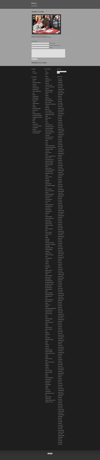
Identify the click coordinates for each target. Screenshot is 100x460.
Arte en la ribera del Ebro (50, 86)
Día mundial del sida (49, 171)
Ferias (46, 202)
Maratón (46, 273)
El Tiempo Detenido (36, 132)
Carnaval (47, 123)
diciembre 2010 (61, 388)
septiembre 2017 (61, 257)
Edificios (46, 175)
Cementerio (47, 135)
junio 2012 (60, 357)
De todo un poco (48, 157)
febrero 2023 (60, 146)
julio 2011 (60, 376)
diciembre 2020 (61, 189)
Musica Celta (47, 304)
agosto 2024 (60, 115)
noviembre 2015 (61, 295)
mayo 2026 (60, 80)
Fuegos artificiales (48, 221)
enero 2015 (60, 312)
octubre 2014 (60, 317)
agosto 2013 (60, 342)
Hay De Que (35, 86)
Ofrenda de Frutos (48, 313)
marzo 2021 (60, 184)
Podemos (47, 344)
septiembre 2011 (61, 373)
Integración (47, 251)
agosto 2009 (60, 416)
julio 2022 (60, 156)
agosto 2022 (60, 155)
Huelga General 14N (49, 247)
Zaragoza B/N (47, 398)
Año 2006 (47, 81)
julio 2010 (60, 397)
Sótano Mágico (48, 384)
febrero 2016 (60, 290)
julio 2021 (60, 177)
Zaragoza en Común (49, 401)
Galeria (46, 227)
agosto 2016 (60, 279)
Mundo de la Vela (48, 296)
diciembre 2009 (61, 409)
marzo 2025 (60, 103)
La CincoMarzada (48, 258)
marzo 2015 (60, 309)
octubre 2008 (60, 433)
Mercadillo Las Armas (49, 284)
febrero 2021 (60, 186)
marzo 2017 (60, 267)
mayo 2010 (60, 400)
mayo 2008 (60, 442)
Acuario (46, 76)
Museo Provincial (48, 301)
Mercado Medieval (48, 289)
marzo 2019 (60, 226)
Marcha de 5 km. (48, 277)
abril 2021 (60, 182)
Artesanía (47, 88)
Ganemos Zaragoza (49, 228)
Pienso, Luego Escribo (37, 91)
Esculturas (47, 182)
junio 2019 (60, 220)
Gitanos (46, 235)
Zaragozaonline (35, 96)
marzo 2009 (60, 425)
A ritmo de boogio (36, 87)
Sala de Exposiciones (49, 377)
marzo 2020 (60, 205)
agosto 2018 (60, 238)
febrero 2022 (60, 165)
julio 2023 (60, 137)
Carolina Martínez (36, 103)
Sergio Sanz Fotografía (37, 131)
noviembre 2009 (61, 411)
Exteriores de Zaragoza (49, 190)
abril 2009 (60, 423)
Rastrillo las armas (48, 358)
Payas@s (47, 332)
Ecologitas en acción (49, 173)
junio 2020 (60, 200)
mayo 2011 (60, 380)
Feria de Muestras (48, 199)
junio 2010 (60, 399)
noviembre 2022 (61, 149)
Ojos (46, 315)
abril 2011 (60, 381)
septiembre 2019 (61, 215)
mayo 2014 (60, 326)
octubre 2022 (60, 151)
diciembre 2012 (61, 347)
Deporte (46, 166)
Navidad (46, 306)
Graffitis (46, 237)
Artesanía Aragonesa (49, 90)
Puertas (46, 355)
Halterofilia (47, 240)
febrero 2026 (60, 85)
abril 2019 (60, 224)
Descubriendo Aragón (37, 108)
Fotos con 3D (47, 220)
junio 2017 (60, 262)
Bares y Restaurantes (49, 100)
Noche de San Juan (49, 310)
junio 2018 (60, 241)
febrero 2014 (60, 331)
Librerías (47, 263)
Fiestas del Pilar (48, 209)
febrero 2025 (60, 104)
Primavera (47, 348)
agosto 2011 (60, 374)
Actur (46, 74)
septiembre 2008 (61, 435)
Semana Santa (48, 381)
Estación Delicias (48, 183)
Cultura (46, 154)
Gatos (46, 230)
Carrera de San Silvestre (49, 131)
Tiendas (46, 388)
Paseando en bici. (48, 327)
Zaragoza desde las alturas (50, 400)
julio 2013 (60, 343)
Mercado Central (48, 285)
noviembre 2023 (61, 130)
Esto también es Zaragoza (50, 185)
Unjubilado (34, 79)
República (47, 365)
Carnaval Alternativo (49, 124)
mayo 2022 (60, 160)
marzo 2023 (60, 144)
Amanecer (47, 78)
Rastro (46, 360)
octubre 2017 (60, 255)
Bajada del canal (48, 98)
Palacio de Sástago (48, 318)
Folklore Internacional (49, 218)
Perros (46, 336)
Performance (47, 334)
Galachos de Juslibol (49, 225)
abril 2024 (60, 122)
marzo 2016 (60, 288)
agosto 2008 (60, 437)
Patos (46, 330)
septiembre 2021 (61, 174)
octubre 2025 (60, 91)
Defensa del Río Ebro (49, 161)
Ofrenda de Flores (48, 311)
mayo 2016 (60, 284)
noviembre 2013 (61, 336)
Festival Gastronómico (49, 204)
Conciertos (47, 150)
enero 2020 (60, 208)
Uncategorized (48, 391)
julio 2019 (60, 219)
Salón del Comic (48, 379)
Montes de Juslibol (48, 292)
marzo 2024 (60, 123)
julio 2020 (60, 198)
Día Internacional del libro (50, 169)
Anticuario (47, 83)
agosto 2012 (60, 354)
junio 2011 (60, 378)
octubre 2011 (60, 371)
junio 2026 (60, 78)
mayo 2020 (60, 201)
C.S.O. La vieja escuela (49, 112)
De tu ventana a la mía (49, 159)
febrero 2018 (60, 248)
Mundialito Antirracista (49, 294)
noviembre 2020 (61, 191)
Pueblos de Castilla (48, 351)
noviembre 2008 (61, 432)
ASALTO (46, 95)
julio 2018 (60, 239)
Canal (46, 121)
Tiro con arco (47, 389)
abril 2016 (60, 286)
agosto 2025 (60, 94)
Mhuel (46, 291)
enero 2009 (60, 428)
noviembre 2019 (61, 212)
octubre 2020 (60, 193)
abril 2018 (60, 245)
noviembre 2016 (61, 274)
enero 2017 (60, 271)
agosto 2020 (60, 196)
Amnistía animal (48, 79)
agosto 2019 (60, 217)
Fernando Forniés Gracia (37, 115)
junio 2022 (60, 158)
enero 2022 (60, 167)
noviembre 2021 (61, 170)
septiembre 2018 (61, 236)
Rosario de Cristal (48, 372)
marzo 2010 (60, 404)
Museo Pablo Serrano (49, 299)
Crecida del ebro (48, 152)
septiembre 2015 (61, 298)
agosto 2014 (60, 321)
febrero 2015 (60, 310)
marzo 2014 (60, 329)
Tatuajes (46, 386)
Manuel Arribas (35, 99)
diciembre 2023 (61, 129)
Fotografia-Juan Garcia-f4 (37, 117)
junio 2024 (60, 118)
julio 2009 (60, 418)
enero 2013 (60, 345)
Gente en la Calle (48, 232)
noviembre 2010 (61, 390)
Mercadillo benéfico (48, 280)
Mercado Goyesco (48, 287)
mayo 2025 (60, 99)
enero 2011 (60, 387)
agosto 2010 (60, 395)
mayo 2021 (60, 181)
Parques (46, 325)
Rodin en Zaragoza (48, 370)
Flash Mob (47, 213)
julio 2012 (60, 355)
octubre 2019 (60, 213)
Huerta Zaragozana (48, 249)
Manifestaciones (48, 272)
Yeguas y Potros (48, 396)
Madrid (46, 268)
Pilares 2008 (47, 337)
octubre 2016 (60, 276)
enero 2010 (60, 407)
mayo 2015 (60, 305)
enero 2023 (60, 148)
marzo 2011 (60, 383)
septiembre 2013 (61, 340)
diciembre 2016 (61, 272)
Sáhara (46, 375)
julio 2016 (60, 281)
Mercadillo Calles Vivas (49, 282)
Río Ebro (47, 367)
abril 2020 (60, 203)
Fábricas (46, 192)
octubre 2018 (60, 234)
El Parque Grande (48, 176)
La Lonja (46, 259)
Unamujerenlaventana (37, 113)
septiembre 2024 (61, 113)
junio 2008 (60, 440)
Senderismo (47, 382)
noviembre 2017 (61, 253)
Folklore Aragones (48, 216)
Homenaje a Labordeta (49, 242)
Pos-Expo (47, 346)
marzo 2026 (60, 84)
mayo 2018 (60, 243)
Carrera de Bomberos (49, 128)
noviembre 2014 (61, 316)
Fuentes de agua (48, 223)
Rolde (34, 112)
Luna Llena (47, 265)
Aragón (34, 105)
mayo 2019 (60, 222)
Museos (46, 303)
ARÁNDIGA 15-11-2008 (37, 12)
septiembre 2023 (61, 134)
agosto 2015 (60, 300)
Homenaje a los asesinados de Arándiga (43, 37)
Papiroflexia (47, 320)
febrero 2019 (60, 227)
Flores (46, 214)
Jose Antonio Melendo (37, 82)
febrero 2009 (60, 426)
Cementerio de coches (49, 137)
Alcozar (34, 80)
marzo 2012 (60, 362)
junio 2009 (60, 419)
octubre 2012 (60, 350)
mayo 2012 (60, 359)
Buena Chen (47, 109)
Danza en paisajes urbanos (50, 156)
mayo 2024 (60, 120)
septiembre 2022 (61, 153)
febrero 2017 (60, 269)
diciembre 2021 (61, 168)
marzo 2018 (60, 246)
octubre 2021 (60, 172)
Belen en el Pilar (48, 102)
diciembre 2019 (61, 210)
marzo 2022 (60, 163)
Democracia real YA (49, 164)
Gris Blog (34, 129)
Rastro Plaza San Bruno (49, 362)
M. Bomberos (47, 266)
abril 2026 (60, 82)
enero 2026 (60, 87)
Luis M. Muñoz (35, 124)
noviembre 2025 (61, 89)
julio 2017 (60, 260)
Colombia (34, 106)
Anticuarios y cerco (48, 85)
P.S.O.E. (46, 317)
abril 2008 (60, 444)
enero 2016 (60, 291)
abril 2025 (60, 101)
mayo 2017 (60, 264)
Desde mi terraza (48, 168)
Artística (46, 93)
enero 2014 (60, 333)
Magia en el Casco (48, 270)
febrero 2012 (60, 364)
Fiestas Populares (48, 211)
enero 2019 (60, 229)
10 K (46, 71)
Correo (34, 71)
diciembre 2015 (61, 293)
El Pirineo (47, 178)
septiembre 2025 (61, 92)
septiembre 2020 (61, 194)
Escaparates (47, 180)
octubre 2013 (60, 338)
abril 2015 (60, 307)
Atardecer (47, 97)
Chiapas (46, 140)
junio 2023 (60, 139)
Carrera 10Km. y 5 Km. (49, 126)
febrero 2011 (60, 385)
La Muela (47, 261)
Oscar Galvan (35, 110)
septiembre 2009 (61, 414)
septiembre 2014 (61, 319)
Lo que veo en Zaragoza (37, 125)
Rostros (46, 374)
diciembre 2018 (61, 231)
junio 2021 (60, 179)
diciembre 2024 (61, 108)
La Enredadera (35, 127)
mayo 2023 (60, 141)
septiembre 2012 (61, 352)
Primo (34, 3)
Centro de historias (48, 138)
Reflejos (46, 363)
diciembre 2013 (61, 335)
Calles (46, 119)
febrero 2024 (60, 125)
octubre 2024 (60, 111)
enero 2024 (60, 127)
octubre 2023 (60, 132)
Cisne (46, 142)
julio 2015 (60, 302)
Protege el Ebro (35, 89)
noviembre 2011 (61, 369)
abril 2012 (60, 361)
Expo (46, 187)
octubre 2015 (60, 297)
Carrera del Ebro (48, 133)
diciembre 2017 (61, 252)
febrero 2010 (60, 406)
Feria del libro (47, 201)
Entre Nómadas (35, 98)
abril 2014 (60, 328)
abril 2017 (60, 265)
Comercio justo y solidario (50, 145)
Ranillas (46, 356)
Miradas (34, 94)
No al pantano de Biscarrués (50, 308)
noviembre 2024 (61, 110)
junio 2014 (60, 324)
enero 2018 (60, 250)
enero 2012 (60, 366)
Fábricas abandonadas (49, 194)
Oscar (34, 120)
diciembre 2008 (61, 430)
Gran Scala (47, 239)
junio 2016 (60, 283)
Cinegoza (34, 84)
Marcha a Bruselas (48, 275)
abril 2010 (60, 402)
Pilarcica (34, 122)
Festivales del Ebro (48, 206)
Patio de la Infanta (48, 329)
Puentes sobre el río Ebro (50, 353)
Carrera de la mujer (48, 130)
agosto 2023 (60, 136)
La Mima (34, 101)
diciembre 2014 (61, 314)
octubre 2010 (60, 392)
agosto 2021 (60, 175)
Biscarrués (47, 107)
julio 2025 (60, 96)
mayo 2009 (60, 421)
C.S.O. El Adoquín (48, 111)
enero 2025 (60, 106)
